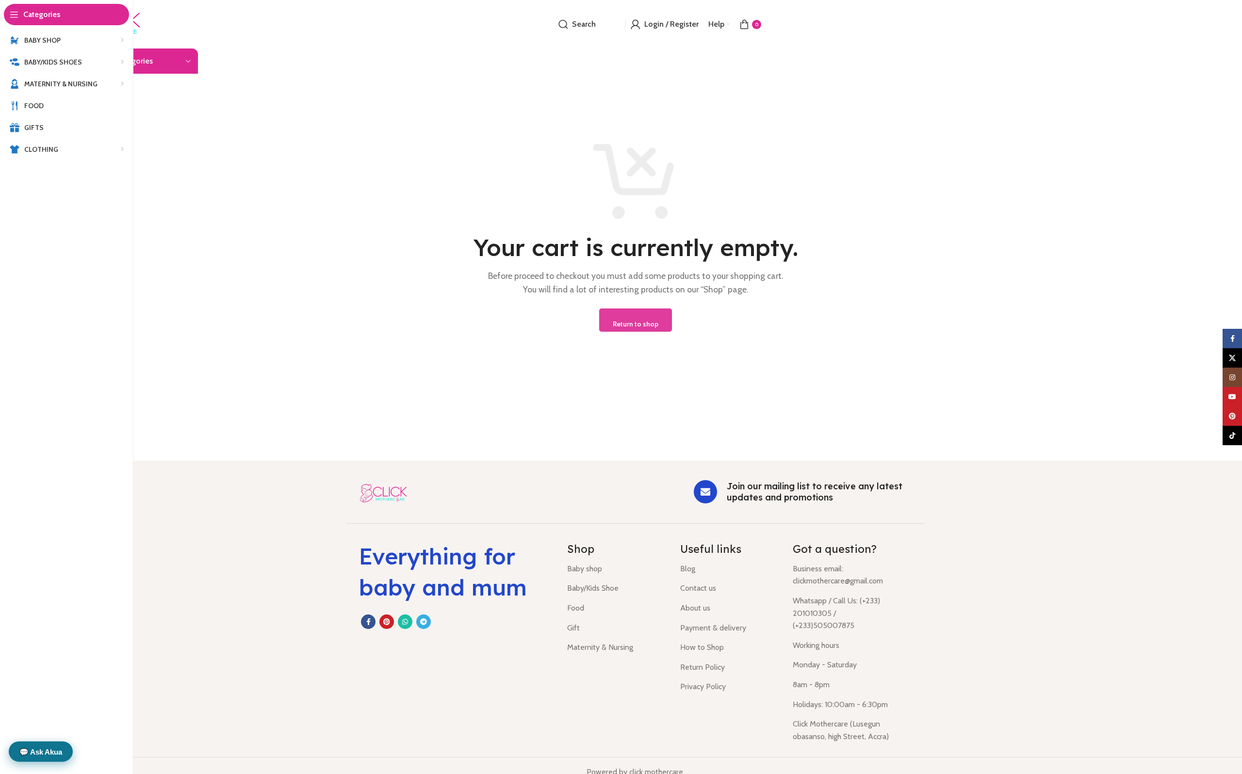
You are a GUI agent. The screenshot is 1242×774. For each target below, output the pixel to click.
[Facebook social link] (368, 621)
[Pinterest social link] (386, 621)
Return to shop (635, 324)
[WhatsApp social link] (405, 621)
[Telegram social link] (423, 621)
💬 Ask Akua (40, 752)
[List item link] (616, 569)
